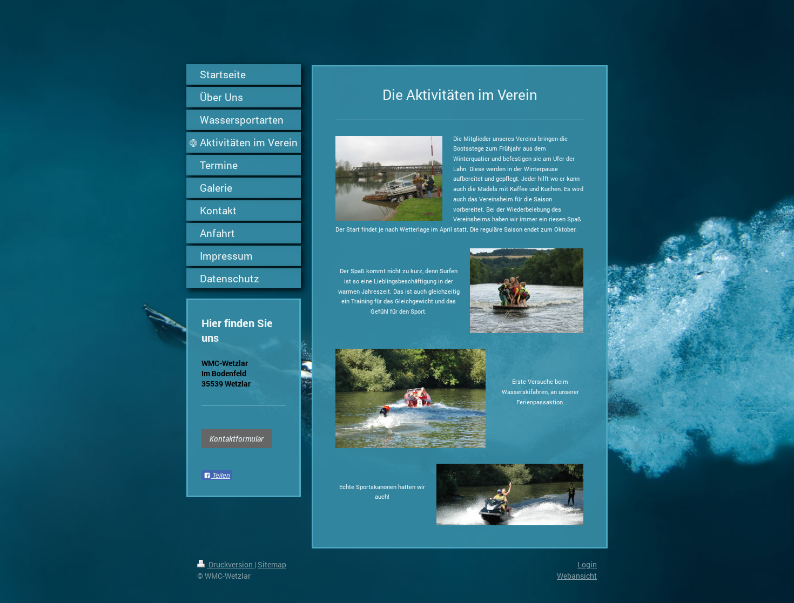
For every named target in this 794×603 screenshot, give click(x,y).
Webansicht (577, 576)
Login (587, 564)
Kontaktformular (237, 438)
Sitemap (272, 564)
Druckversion (230, 564)
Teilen (220, 475)
